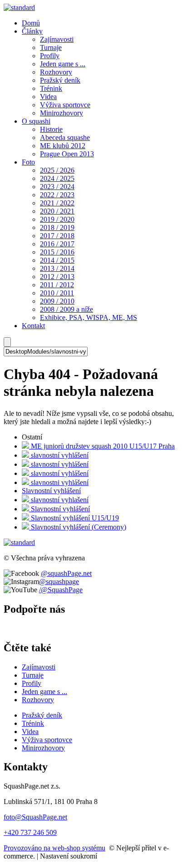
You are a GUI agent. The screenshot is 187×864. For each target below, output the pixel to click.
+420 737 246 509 (30, 832)
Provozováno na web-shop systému (54, 848)
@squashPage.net (66, 573)
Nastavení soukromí (68, 856)
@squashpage (59, 581)
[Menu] (7, 342)
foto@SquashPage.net (35, 817)
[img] (19, 7)
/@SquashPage (61, 590)
